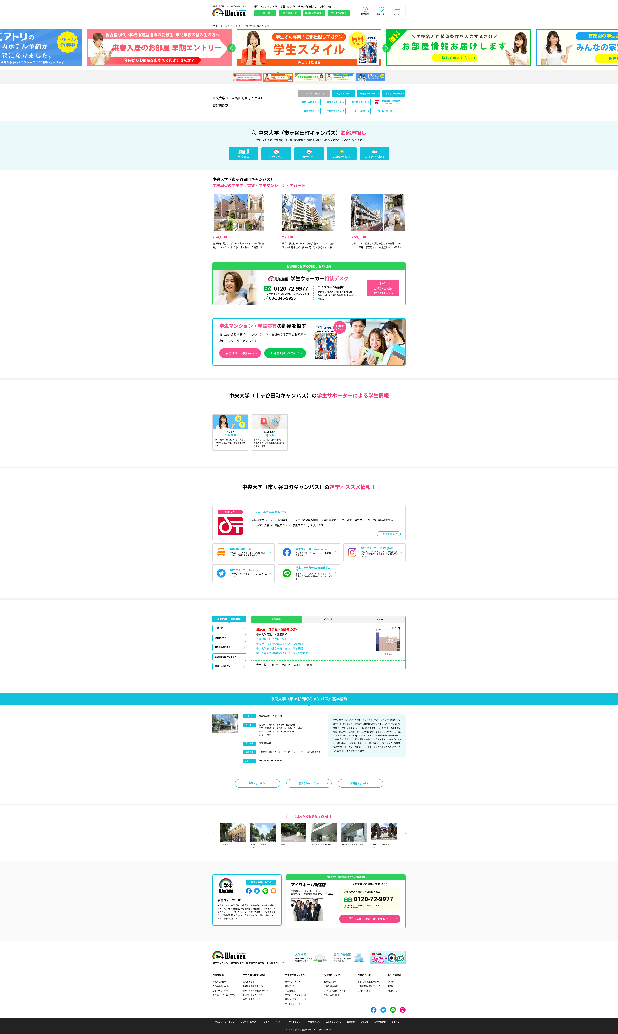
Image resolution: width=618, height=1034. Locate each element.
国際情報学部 (265, 743)
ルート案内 (266, 735)
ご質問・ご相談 (364, 990)
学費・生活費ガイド (251, 999)
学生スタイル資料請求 (240, 353)
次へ (386, 48)
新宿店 (391, 986)
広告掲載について (333, 1022)
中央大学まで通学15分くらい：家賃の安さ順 (282, 653)
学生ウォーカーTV (293, 982)
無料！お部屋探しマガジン (369, 982)
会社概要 (351, 1022)
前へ (231, 48)
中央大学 (388, 654)
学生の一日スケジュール (295, 995)
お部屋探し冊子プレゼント (271, 639)
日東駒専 (308, 665)
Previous (213, 833)
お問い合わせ (380, 1022)
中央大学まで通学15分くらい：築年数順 (279, 648)
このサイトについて (249, 1022)
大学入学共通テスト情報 (334, 990)
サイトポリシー (295, 1022)
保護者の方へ (314, 1022)
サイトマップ (397, 1022)
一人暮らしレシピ (292, 1003)
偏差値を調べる (313, 752)
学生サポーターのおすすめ (224, 995)
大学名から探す (219, 982)
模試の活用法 (330, 982)
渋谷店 (391, 982)
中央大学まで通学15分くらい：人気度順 (279, 644)
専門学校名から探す (221, 986)
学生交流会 (290, 990)
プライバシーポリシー (273, 1022)
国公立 (275, 665)
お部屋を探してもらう (285, 353)
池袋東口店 (393, 990)
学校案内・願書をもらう (269, 752)
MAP (322, 298)
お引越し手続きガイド (252, 995)
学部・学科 (298, 752)
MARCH (297, 665)
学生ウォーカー (229, 955)
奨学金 (287, 752)
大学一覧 (237, 26)
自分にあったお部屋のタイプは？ (257, 990)
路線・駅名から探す (221, 990)
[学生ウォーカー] (229, 12)
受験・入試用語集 (332, 995)
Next (405, 833)
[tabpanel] (309, 47)
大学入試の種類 (331, 986)
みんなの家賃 (248, 982)
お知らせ (364, 1022)
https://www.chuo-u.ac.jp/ (270, 760)
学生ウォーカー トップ (220, 26)
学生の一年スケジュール (295, 999)
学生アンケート (292, 986)
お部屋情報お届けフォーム (369, 986)
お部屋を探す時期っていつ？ (255, 986)
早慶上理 (286, 665)
